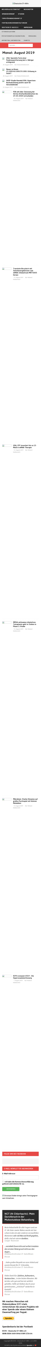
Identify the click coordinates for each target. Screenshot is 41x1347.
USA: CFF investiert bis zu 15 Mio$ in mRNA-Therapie (24, 446)
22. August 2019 (8, 87)
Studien (21, 14)
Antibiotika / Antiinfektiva (11, 40)
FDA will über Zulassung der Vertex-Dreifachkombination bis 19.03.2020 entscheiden (25, 93)
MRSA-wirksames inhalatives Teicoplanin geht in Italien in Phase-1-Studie (24, 624)
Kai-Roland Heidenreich (22, 65)
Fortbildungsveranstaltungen (14, 23)
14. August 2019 (18, 450)
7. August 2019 (18, 980)
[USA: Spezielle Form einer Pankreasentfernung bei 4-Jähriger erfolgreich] (3, 58)
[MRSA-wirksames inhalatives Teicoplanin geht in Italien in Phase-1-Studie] (6, 707)
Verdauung (32, 36)
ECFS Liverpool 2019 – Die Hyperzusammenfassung (23, 977)
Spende (29, 1345)
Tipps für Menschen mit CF (12, 18)
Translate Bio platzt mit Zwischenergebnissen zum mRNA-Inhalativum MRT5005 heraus (25, 271)
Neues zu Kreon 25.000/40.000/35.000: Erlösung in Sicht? (21, 71)
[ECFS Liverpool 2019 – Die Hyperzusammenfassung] (6, 1061)
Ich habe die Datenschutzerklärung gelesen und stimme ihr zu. (18, 1183)
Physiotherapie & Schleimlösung (13, 36)
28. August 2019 (8, 76)
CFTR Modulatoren (8, 31)
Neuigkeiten (28, 9)
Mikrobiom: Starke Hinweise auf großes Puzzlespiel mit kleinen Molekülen (25, 801)
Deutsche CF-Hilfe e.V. (10, 27)
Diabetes (27, 40)
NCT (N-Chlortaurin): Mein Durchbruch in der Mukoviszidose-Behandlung (20, 1217)
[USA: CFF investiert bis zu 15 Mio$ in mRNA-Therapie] (6, 530)
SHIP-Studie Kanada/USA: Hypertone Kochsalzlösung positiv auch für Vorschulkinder (21, 82)
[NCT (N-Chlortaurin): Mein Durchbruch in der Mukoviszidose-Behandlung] (20, 1202)
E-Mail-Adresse (8, 1174)
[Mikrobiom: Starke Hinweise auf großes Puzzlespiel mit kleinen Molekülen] (6, 884)
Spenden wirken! (8, 14)
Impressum (28, 27)
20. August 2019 (19, 98)
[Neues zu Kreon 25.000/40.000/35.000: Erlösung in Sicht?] (3, 69)
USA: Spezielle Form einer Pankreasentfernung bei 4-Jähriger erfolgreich (20, 60)
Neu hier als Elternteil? (11, 9)
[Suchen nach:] (20, 45)
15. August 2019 (18, 277)
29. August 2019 (8, 65)
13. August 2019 (18, 806)
